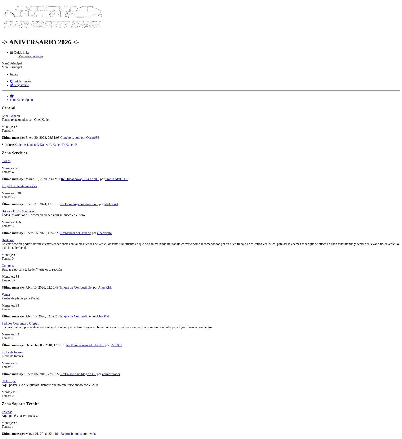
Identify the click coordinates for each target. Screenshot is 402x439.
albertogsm (104, 233)
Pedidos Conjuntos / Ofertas (20, 323)
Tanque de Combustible (75, 316)
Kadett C (46, 144)
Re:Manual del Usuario (75, 233)
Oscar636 (92, 137)
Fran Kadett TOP (116, 179)
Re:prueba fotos (71, 433)
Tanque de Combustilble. (75, 287)
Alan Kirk (105, 287)
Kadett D (59, 144)
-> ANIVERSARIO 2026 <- (40, 42)
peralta (92, 433)
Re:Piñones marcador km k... (85, 345)
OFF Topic (9, 381)
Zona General (11, 116)
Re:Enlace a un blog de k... (78, 374)
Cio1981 (116, 345)
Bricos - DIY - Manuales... (19, 211)
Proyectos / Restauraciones (19, 186)
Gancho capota (70, 137)
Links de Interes (12, 352)
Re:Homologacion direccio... (79, 204)
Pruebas (7, 412)
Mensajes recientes (30, 56)
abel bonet (111, 204)
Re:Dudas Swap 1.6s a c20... (80, 179)
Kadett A (20, 144)
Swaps (6, 161)
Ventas (6, 294)
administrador (111, 374)
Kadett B (33, 144)
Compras (8, 265)
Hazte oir (8, 240)
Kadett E (71, 144)
